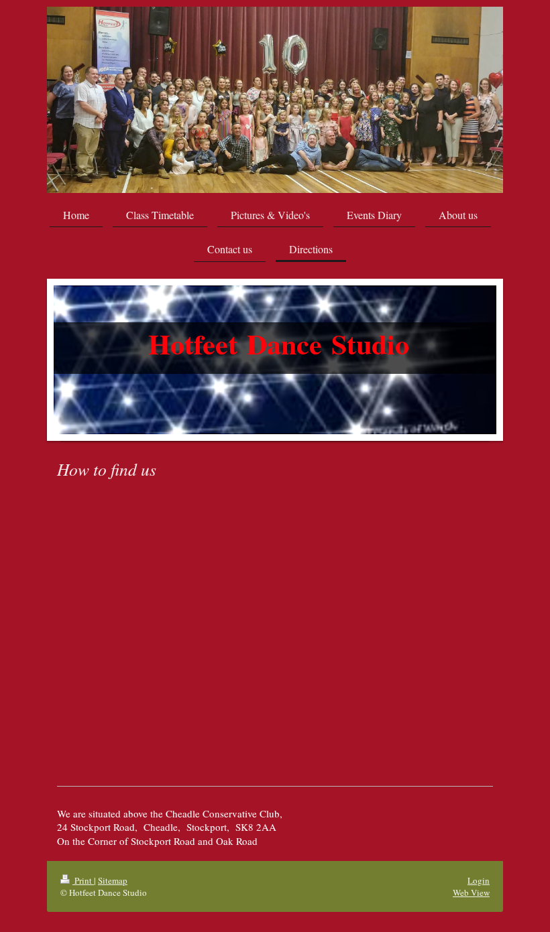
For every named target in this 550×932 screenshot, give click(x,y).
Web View (471, 892)
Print (83, 880)
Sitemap (112, 880)
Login (479, 880)
